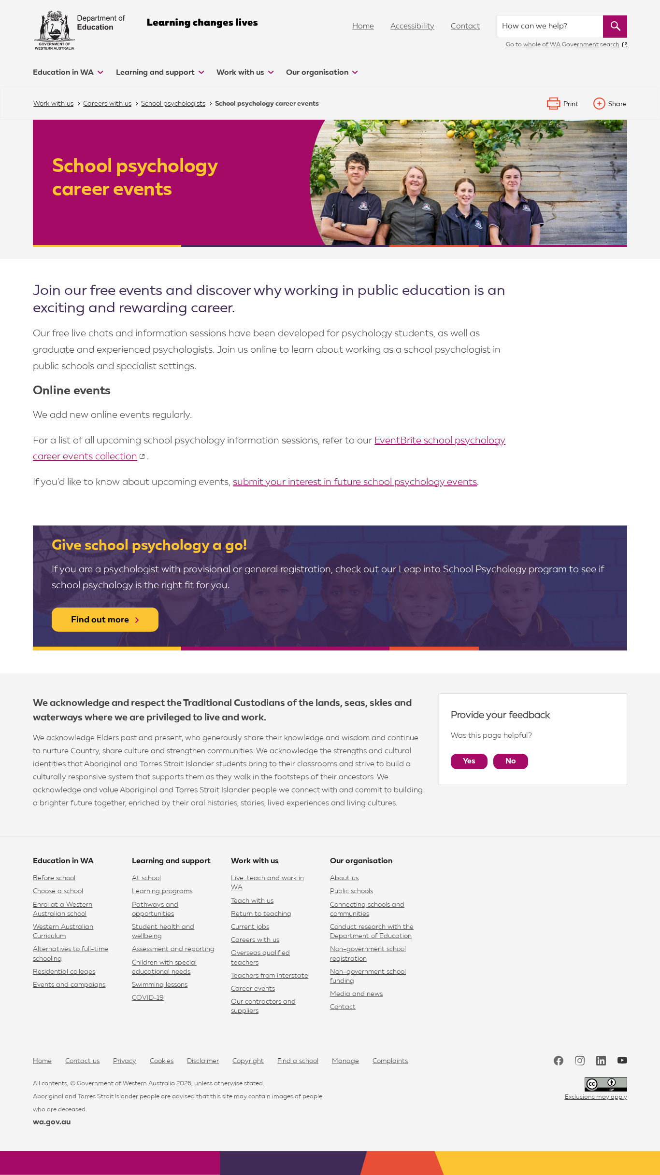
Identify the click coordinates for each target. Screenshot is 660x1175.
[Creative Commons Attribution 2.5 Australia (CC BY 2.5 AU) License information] (606, 1084)
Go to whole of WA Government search (562, 44)
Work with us (241, 73)
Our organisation (318, 73)
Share (617, 104)
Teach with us (252, 901)
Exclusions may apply (596, 1097)
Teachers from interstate (269, 975)
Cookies (161, 1061)
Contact (465, 26)
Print (570, 104)
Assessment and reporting (173, 949)
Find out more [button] (100, 620)
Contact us (82, 1061)
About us (344, 878)
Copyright (248, 1061)
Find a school (297, 1061)
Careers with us (255, 940)
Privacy (124, 1061)
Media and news (356, 994)
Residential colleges (64, 971)
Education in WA (64, 73)
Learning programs (162, 891)
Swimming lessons (159, 984)
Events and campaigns (69, 984)
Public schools (351, 891)
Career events (253, 988)
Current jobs (250, 927)
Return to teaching (261, 914)
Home (363, 26)
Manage (345, 1061)
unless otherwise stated (228, 1083)
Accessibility (412, 26)
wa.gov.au (52, 1122)
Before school (54, 878)
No (510, 761)
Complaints (390, 1061)
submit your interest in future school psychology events (355, 482)
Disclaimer (203, 1061)
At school (146, 878)
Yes (469, 761)
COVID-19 (148, 998)
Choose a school (58, 891)
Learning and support (156, 73)
